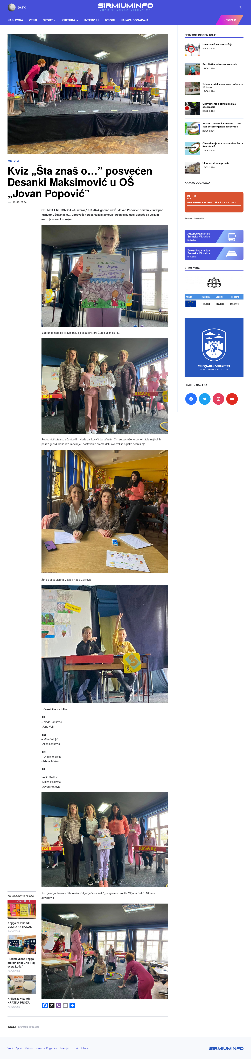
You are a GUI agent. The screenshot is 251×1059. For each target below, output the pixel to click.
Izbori (110, 20)
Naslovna (15, 20)
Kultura (68, 20)
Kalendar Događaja (46, 1048)
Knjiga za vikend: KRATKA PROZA (19, 1000)
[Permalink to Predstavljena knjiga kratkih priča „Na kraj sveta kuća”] (22, 944)
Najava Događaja (134, 20)
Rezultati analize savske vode (220, 64)
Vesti (33, 20)
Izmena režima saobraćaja (217, 44)
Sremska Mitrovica (28, 1026)
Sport (48, 20)
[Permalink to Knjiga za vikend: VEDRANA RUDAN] (22, 909)
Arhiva (84, 1048)
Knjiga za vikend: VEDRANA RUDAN (20, 925)
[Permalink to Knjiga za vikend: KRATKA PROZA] (22, 984)
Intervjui (91, 20)
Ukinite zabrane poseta (216, 163)
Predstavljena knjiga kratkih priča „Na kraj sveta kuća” (21, 962)
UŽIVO (228, 20)
